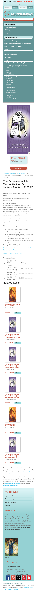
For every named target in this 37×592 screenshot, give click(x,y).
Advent (8, 70)
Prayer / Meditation (10, 54)
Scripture (7, 57)
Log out (7, 505)
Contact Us (29, 4)
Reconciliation (10, 87)
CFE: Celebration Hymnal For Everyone (17, 43)
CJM (7, 67)
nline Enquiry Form (14, 566)
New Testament (11, 92)
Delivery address (10, 502)
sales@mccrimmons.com (25, 1)
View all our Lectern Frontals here (12, 253)
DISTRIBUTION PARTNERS (13, 46)
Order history (9, 499)
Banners (12, 173)
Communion (10, 80)
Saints (6, 34)
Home (6, 4)
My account (9, 496)
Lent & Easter (10, 74)
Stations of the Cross (12, 99)
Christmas (9, 72)
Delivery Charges (8, 583)
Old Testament (10, 90)
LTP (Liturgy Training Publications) (16, 65)
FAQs (24, 4)
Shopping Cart (18, 4)
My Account (12, 4)
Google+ (16, 589)
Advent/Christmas (10, 27)
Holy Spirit (9, 97)
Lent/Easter (8, 32)
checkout (30, 7)
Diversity (7, 29)
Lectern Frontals (20, 173)
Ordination (9, 86)
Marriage (9, 84)
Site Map (10, 589)
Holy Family (9, 95)
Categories (6, 173)
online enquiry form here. (11, 485)
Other (6, 60)
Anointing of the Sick (12, 77)
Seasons (7, 49)
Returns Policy (19, 583)
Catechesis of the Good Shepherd (15, 63)
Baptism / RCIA (10, 78)
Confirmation (10, 82)
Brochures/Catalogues (12, 41)
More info (17, 312)
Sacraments (8, 52)
